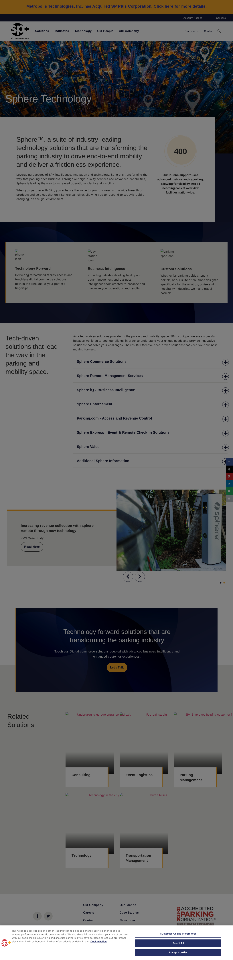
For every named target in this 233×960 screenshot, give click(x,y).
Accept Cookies (178, 952)
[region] (116, 942)
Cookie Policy (98, 941)
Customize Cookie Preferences (178, 933)
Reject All (178, 943)
